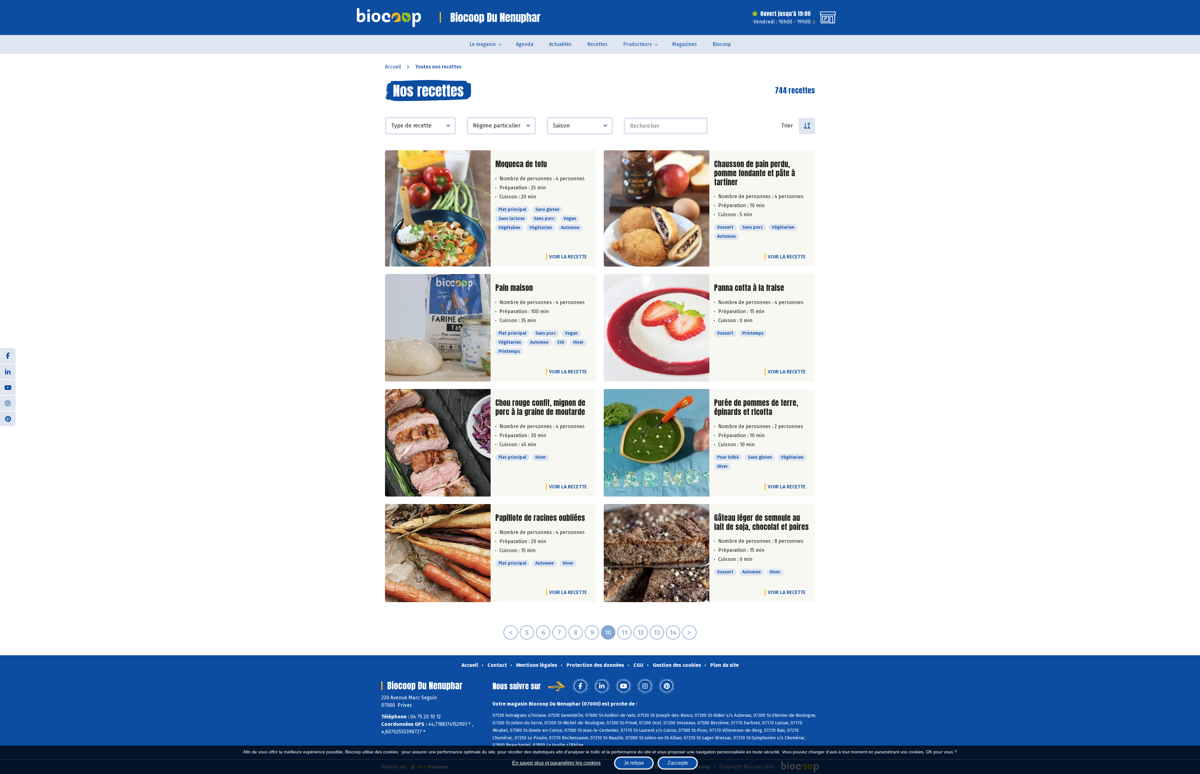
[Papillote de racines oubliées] (438, 553)
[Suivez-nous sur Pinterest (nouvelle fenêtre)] (8, 418)
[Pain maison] (438, 328)
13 (657, 632)
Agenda (524, 44)
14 (673, 632)
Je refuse (634, 763)
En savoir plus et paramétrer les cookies (556, 763)
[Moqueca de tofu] (438, 208)
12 (641, 632)
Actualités (560, 44)
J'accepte (677, 763)
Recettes (597, 44)
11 (624, 632)
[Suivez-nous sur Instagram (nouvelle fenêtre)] (8, 403)
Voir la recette (568, 257)
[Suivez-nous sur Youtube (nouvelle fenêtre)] (8, 387)
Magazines (684, 44)
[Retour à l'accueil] (389, 17)
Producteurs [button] (637, 44)
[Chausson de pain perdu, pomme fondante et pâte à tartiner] (656, 208)
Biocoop (721, 44)
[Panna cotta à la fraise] (656, 328)
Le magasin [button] (482, 44)
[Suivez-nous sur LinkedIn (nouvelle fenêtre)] (8, 371)
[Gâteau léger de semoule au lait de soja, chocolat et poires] (656, 553)
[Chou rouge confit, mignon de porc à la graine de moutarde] (438, 443)
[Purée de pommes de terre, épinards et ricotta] (656, 443)
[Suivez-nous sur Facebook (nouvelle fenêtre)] (8, 356)
